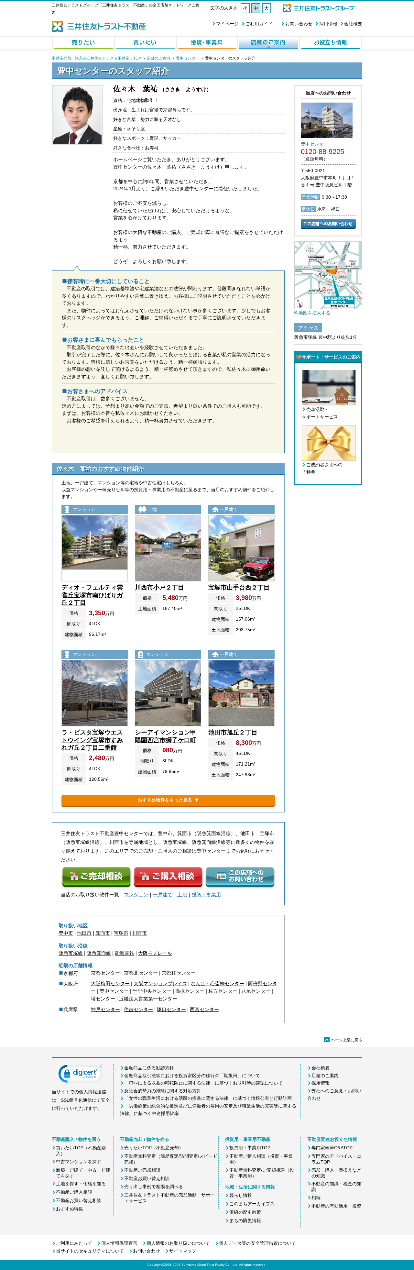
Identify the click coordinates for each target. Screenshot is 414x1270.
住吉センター (138, 1009)
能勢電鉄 (124, 953)
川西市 (139, 933)
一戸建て (162, 894)
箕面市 (102, 933)
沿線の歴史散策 (245, 1212)
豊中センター (187, 58)
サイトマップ (182, 1250)
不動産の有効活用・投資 (336, 1206)
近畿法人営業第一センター (148, 998)
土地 (182, 894)
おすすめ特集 (69, 1208)
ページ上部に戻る (343, 1040)
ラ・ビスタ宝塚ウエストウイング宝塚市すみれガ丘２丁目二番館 (92, 740)
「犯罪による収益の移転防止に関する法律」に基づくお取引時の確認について (203, 1083)
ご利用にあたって (74, 1243)
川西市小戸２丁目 (159, 587)
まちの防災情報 (245, 1220)
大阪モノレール (155, 953)
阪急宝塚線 (71, 953)
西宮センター (204, 1009)
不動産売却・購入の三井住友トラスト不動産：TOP (96, 58)
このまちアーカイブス (252, 1203)
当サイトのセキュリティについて (90, 1250)
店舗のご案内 (158, 58)
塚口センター (171, 1009)
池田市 (84, 933)
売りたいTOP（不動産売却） (153, 1147)
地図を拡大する (314, 312)
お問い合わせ (298, 23)
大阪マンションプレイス (160, 983)
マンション (136, 894)
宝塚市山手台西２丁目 (239, 587)
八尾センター (255, 991)
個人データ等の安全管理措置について (257, 1243)
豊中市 (66, 933)
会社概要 (353, 23)
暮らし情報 (240, 1195)
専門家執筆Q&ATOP (332, 1147)
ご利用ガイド (259, 23)
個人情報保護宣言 (119, 1243)
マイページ (227, 23)
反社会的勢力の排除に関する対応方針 (162, 1090)
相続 (316, 1197)
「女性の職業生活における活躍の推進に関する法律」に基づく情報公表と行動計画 (208, 1098)
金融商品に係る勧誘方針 (149, 1067)
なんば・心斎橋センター (217, 983)
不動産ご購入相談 (74, 1192)
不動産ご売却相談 (142, 1170)
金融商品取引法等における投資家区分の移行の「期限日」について (192, 1075)
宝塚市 (121, 933)
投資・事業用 (206, 894)
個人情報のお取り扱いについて (178, 1243)
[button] (81, 1075)
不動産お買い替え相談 (78, 1200)
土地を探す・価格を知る (81, 1183)
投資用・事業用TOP (249, 1147)
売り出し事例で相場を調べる (153, 1186)
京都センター (105, 973)
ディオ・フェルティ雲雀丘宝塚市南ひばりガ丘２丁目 (92, 595)
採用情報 (328, 23)
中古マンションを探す (78, 1161)
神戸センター (105, 1009)
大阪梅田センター (110, 983)
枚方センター (222, 991)
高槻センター (189, 991)
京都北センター (141, 973)
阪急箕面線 (99, 953)
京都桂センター (179, 973)
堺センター (103, 998)
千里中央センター (152, 991)
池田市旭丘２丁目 (232, 732)
